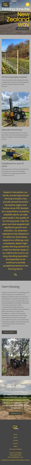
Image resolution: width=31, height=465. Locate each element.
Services (15, 443)
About (15, 437)
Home (15, 434)
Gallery (15, 446)
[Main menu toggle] (27, 4)
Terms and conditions (15, 449)
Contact (15, 440)
